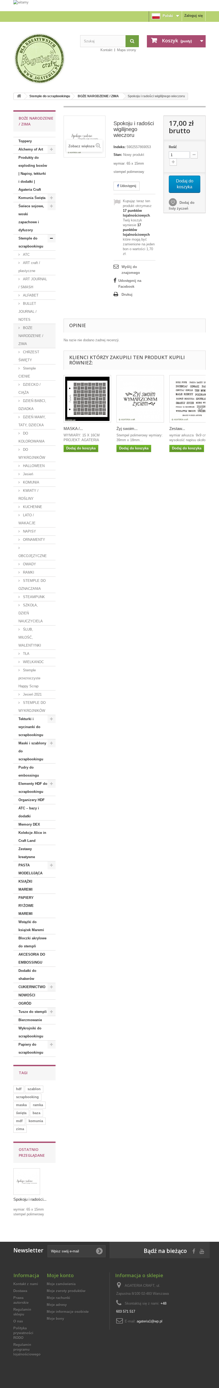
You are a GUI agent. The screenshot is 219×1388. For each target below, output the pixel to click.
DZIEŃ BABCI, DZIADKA (32, 405)
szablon (34, 1089)
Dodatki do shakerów (27, 975)
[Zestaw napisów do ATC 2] (193, 399)
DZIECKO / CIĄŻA (29, 389)
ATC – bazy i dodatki (28, 812)
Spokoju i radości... (29, 1199)
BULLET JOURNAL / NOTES (27, 312)
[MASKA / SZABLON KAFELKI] (87, 399)
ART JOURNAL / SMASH (32, 283)
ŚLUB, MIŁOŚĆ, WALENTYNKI (29, 637)
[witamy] (109, 5)
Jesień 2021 (32, 694)
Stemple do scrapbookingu (49, 96)
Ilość (173, 147)
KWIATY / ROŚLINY (28, 495)
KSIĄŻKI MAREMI (25, 885)
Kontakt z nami (25, 1284)
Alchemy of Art (30, 149)
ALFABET (30, 295)
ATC (26, 255)
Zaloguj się (193, 16)
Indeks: (120, 147)
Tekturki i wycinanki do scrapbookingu (30, 727)
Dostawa (20, 1291)
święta (21, 1113)
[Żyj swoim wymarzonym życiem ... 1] (140, 399)
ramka (38, 1105)
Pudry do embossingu (28, 771)
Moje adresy (57, 1305)
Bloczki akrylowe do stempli (32, 942)
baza (36, 1113)
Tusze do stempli (32, 1012)
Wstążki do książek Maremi (31, 926)
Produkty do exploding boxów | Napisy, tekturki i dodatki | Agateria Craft (32, 174)
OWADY (29, 564)
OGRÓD (24, 1003)
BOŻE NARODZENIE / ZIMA (98, 96)
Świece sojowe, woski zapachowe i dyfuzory (31, 218)
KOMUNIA (30, 482)
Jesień (27, 474)
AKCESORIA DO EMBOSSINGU (31, 958)
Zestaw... (177, 428)
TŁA (25, 654)
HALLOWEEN (33, 466)
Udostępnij (127, 186)
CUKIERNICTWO (31, 987)
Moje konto (60, 1275)
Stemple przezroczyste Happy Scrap (29, 678)
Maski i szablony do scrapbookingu (32, 751)
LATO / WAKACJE (27, 519)
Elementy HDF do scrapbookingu (32, 788)
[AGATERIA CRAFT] (42, 59)
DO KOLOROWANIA (31, 437)
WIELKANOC (33, 662)
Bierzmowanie (30, 1020)
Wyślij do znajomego (131, 270)
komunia (36, 1121)
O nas (18, 1321)
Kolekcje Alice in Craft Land (32, 837)
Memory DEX (29, 824)
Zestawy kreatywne (26, 853)
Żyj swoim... (127, 428)
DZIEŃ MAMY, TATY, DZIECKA (32, 421)
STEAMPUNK (33, 597)
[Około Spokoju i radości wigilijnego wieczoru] (26, 1181)
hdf (18, 1089)
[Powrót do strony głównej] (19, 96)
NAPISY (29, 531)
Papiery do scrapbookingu (30, 1048)
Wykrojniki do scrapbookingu (30, 1032)
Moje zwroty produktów (66, 1291)
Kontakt (106, 50)
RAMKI (28, 572)
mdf (19, 1121)
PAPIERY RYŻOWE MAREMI (26, 906)
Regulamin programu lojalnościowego (27, 1349)
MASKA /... (73, 428)
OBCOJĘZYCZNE (32, 556)
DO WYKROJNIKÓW (31, 454)
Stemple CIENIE (27, 372)
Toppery (25, 141)
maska (21, 1105)
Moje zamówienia (61, 1284)
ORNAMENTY (33, 540)
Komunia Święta (31, 198)
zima (20, 1129)
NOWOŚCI (26, 995)
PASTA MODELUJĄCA (30, 869)
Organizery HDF (31, 800)
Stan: (118, 155)
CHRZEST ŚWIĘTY (28, 356)
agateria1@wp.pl (149, 1321)
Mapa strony (126, 50)
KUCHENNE (32, 507)
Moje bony (55, 1319)
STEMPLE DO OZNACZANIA (32, 585)
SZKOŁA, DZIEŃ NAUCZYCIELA (30, 613)
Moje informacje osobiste (68, 1312)
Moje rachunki (58, 1298)
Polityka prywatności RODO (23, 1333)
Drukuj (127, 295)
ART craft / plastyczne (29, 267)
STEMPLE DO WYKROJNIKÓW (32, 707)
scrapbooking (27, 1097)
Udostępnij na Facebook (129, 284)
